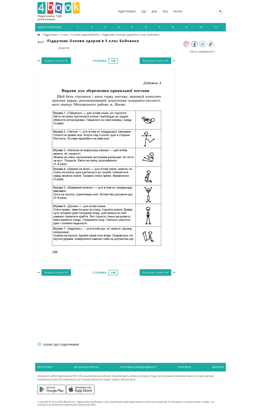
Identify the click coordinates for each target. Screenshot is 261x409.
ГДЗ (143, 11)
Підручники (126, 11)
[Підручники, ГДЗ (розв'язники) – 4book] (39, 34)
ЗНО (165, 11)
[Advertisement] (106, 308)
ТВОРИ (177, 11)
